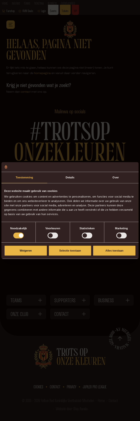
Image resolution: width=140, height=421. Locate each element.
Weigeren (26, 250)
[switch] (53, 235)
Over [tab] (115, 177)
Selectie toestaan (70, 250)
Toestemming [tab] (24, 177)
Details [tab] (70, 177)
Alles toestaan (114, 250)
